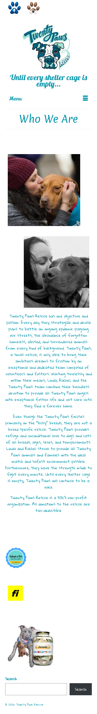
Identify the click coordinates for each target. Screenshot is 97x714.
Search (11, 678)
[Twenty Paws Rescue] (48, 48)
